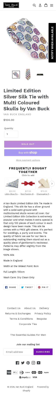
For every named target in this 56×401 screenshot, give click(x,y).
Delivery (44, 308)
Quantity (8, 128)
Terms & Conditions (21, 318)
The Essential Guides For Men (28, 334)
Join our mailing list (28, 344)
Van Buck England (24, 387)
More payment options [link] (28, 160)
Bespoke (42, 318)
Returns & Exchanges (18, 313)
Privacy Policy (43, 313)
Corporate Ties (28, 324)
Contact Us (13, 308)
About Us (29, 308)
